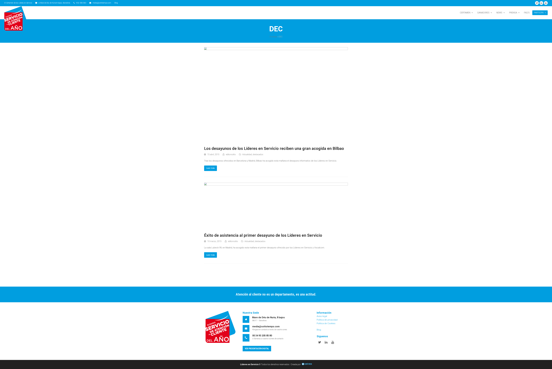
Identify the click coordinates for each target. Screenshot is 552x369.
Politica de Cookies (326, 323)
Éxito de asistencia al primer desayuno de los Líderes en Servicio (263, 235)
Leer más (210, 168)
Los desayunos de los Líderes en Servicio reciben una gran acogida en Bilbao (274, 148)
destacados (258, 154)
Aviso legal (322, 316)
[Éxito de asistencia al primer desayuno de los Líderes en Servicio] (276, 206)
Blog (116, 3)
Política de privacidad (327, 320)
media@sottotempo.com (102, 3)
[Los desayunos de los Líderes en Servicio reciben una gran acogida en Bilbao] (276, 95)
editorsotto (231, 154)
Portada (273, 37)
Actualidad (247, 154)
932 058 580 (81, 3)
